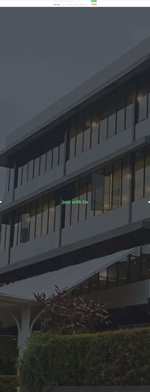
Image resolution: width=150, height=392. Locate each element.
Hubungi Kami (81, 4)
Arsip (86, 4)
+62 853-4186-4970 (62, 1)
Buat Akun (94, 1)
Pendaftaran (71, 4)
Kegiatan (76, 4)
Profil (67, 4)
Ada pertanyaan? (56, 1)
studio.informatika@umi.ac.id (70, 1)
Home (63, 4)
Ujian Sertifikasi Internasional (75, 201)
